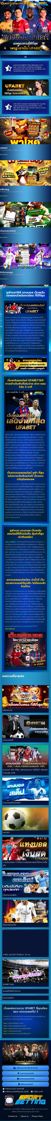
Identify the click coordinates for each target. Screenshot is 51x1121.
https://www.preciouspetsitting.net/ (17, 1033)
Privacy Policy (37, 1116)
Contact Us (12, 1116)
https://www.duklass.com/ (13, 1023)
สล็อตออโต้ (7, 710)
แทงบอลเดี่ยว (8, 997)
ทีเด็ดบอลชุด (6, 272)
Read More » (4, 154)
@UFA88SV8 (10, 629)
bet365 (6, 832)
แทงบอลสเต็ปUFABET (12, 802)
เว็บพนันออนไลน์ (26, 317)
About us (24, 1116)
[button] (25, 57)
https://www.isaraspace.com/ (14, 1026)
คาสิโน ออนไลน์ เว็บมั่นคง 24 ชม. (17, 954)
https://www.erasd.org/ (12, 1031)
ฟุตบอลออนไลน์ (9, 924)
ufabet (3, 148)
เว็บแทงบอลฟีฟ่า (10, 895)
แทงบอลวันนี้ (8, 740)
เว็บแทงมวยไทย (8, 231)
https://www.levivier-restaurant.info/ (17, 1028)
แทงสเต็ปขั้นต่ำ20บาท (12, 991)
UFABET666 (8, 984)
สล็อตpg (4, 189)
